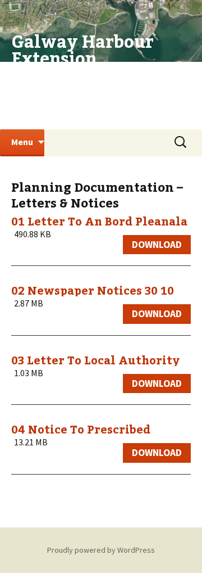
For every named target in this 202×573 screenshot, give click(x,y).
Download (157, 244)
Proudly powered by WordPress (101, 550)
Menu (22, 141)
